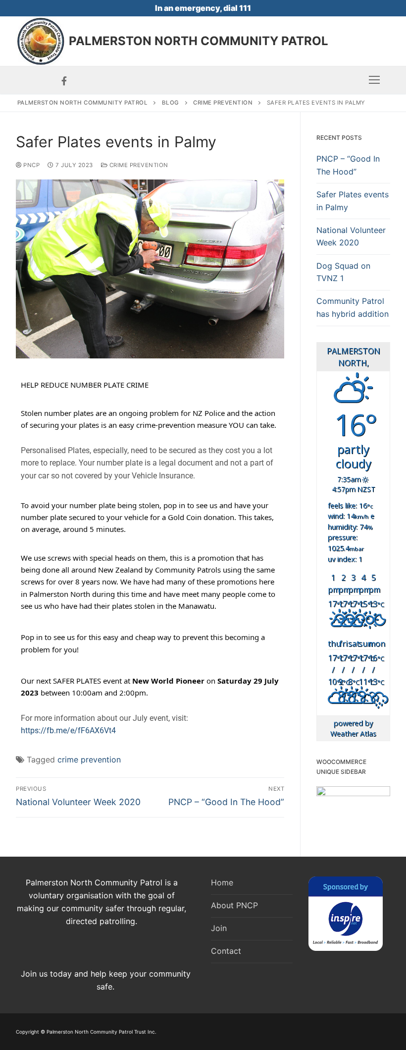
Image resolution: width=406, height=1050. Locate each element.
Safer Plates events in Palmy (352, 200)
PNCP (31, 165)
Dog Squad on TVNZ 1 (343, 272)
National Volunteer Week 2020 (351, 236)
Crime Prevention (137, 165)
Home (222, 882)
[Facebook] (64, 80)
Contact (226, 951)
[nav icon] (374, 80)
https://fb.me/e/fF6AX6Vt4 (68, 730)
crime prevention (89, 759)
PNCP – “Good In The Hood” (348, 165)
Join (219, 928)
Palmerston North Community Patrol (198, 41)
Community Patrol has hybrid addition (352, 307)
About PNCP (234, 905)
